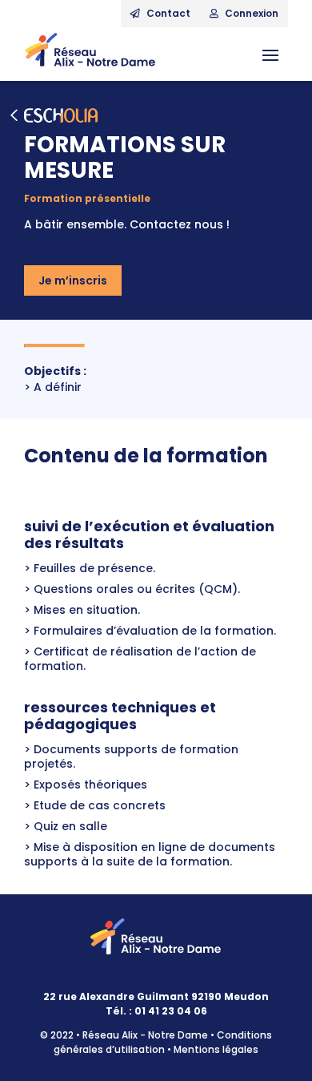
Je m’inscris (72, 280)
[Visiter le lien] (90, 54)
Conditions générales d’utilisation (163, 1042)
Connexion (250, 13)
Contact (167, 13)
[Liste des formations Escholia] (156, 115)
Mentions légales (216, 1049)
